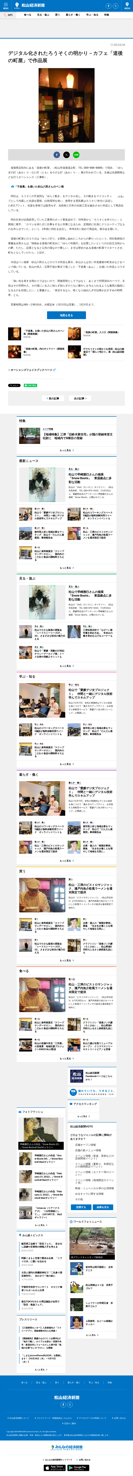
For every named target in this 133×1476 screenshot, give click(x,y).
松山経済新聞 (29, 5)
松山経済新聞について (19, 1418)
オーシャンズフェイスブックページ (31, 369)
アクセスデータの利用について (92, 1418)
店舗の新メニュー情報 (88, 1150)
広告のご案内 (70, 1423)
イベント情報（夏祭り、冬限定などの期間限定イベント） (94, 1165)
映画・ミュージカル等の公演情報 (94, 1188)
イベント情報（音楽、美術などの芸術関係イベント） (94, 1157)
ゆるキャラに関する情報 (89, 1193)
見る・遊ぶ (43, 14)
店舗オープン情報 (85, 1144)
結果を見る (103, 1207)
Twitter (115, 6)
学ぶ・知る (92, 14)
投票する (81, 1207)
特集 (106, 14)
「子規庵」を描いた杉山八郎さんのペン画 (39, 186)
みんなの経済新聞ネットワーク (66, 1447)
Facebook (108, 6)
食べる (27, 14)
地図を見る (66, 315)
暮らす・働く (73, 14)
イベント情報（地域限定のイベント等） (94, 1181)
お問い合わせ (120, 1418)
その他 (79, 1199)
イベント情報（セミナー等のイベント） (94, 1173)
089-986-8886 (93, 167)
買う (57, 14)
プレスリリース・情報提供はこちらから (54, 1418)
